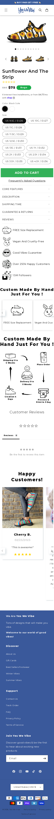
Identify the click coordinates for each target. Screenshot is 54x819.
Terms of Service (15, 725)
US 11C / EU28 (13, 127)
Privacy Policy (13, 718)
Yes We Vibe (14, 809)
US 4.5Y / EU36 (39, 161)
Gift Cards (11, 660)
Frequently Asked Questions (27, 180)
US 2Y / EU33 (13, 154)
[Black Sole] (5, 109)
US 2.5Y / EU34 (37, 154)
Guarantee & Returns (17, 212)
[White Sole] (12, 109)
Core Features (12, 189)
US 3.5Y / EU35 (13, 161)
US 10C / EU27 (39, 120)
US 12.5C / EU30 (14, 141)
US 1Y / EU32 (37, 148)
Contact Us (12, 699)
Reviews (8, 219)
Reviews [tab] (8, 435)
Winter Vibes (13, 673)
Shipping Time (12, 204)
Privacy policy (45, 809)
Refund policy (30, 809)
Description (11, 196)
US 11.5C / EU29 (14, 134)
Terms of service (28, 814)
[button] (6, 10)
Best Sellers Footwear (18, 667)
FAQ (8, 712)
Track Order (12, 705)
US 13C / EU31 (13, 148)
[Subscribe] (44, 758)
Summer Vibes (13, 680)
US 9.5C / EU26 (14, 120)
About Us (11, 654)
